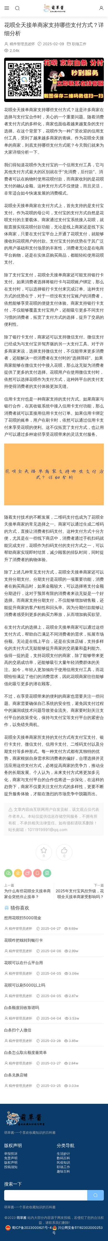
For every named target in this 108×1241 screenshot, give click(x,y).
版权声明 (10, 1162)
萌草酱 (54, 8)
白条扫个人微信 (17, 1030)
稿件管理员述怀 (22, 44)
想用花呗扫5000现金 (22, 917)
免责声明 (10, 1158)
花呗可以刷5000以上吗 (24, 985)
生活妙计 (63, 1153)
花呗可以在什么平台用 (23, 962)
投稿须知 (10, 1167)
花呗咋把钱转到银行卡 (23, 940)
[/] (54, 80)
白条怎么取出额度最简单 (25, 1052)
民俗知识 (63, 1162)
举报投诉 (10, 1153)
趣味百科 (63, 1171)
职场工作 (79, 44)
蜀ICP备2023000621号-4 (32, 1227)
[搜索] (17, 7)
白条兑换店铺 (15, 1074)
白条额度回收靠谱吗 (21, 1007)
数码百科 (63, 1158)
